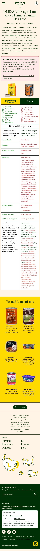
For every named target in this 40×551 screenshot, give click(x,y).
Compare (6, 448)
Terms (32, 537)
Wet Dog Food (20, 24)
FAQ (23, 441)
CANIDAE (30, 24)
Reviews (25, 444)
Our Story (6, 441)
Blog (23, 448)
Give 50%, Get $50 (23, 539)
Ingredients (7, 444)
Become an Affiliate (22, 537)
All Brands (10, 24)
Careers (10, 537)
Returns (12, 539)
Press (4, 537)
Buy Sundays (20, 407)
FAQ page (16, 506)
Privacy (4, 539)
